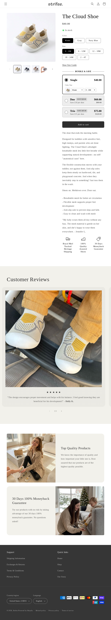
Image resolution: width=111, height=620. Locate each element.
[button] (6, 4)
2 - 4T (83, 57)
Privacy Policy (13, 577)
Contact (60, 571)
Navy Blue (93, 40)
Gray (79, 40)
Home (59, 558)
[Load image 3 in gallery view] (36, 69)
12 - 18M (96, 51)
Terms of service (68, 610)
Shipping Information (16, 558)
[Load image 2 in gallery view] (26, 69)
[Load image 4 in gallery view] (45, 69)
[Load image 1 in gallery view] (17, 69)
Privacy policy (54, 610)
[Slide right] (53, 69)
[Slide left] (10, 69)
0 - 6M (68, 51)
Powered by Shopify (25, 610)
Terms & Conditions (15, 571)
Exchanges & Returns (16, 565)
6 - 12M (81, 51)
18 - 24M (69, 57)
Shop (59, 565)
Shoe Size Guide (69, 65)
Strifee (15, 610)
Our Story (61, 577)
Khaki (67, 40)
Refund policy (41, 610)
